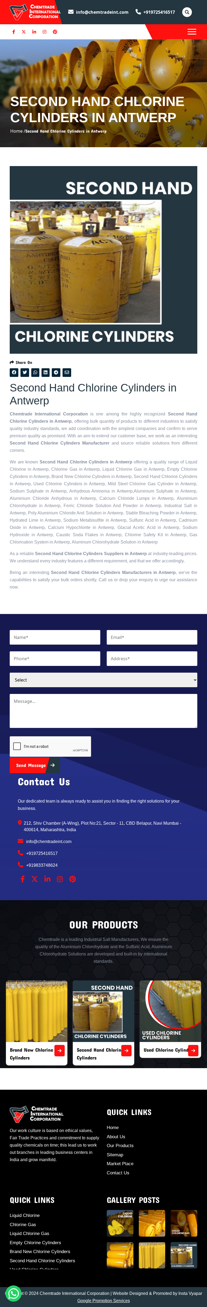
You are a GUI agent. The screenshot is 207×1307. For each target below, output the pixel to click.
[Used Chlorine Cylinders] (137, 1050)
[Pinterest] (55, 32)
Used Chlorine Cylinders (113, 1050)
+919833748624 (41, 865)
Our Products (120, 1145)
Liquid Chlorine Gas (29, 1233)
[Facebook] (13, 32)
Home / (17, 131)
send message (32, 765)
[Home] (35, 12)
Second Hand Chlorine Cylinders (42, 1260)
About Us (116, 1136)
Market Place (120, 1163)
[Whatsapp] (13, 1293)
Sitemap (115, 1154)
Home (113, 1127)
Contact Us (118, 1172)
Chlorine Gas (23, 1224)
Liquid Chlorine (25, 1215)
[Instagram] (44, 32)
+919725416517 (158, 12)
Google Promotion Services (103, 1300)
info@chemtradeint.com (102, 12)
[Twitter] (24, 32)
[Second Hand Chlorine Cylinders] (70, 1050)
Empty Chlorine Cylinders (35, 1242)
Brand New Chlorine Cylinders (40, 1251)
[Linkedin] (34, 32)
